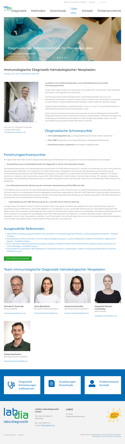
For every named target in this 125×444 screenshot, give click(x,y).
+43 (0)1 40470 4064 (12, 130)
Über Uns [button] (74, 10)
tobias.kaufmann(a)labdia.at (15, 361)
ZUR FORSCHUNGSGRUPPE (17, 259)
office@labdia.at (48, 425)
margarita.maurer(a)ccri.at (106, 316)
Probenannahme (109, 10)
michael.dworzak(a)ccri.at (15, 132)
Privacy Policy (9, 435)
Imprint (20, 435)
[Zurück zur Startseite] (7, 8)
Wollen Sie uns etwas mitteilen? (75, 2)
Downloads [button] (58, 10)
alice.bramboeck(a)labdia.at (46, 313)
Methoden (38, 10)
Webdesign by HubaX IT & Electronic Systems (106, 436)
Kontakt (87, 10)
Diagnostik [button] (18, 10)
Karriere (92, 2)
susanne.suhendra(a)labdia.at (76, 313)
